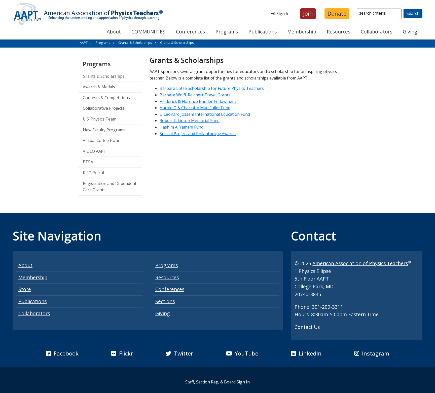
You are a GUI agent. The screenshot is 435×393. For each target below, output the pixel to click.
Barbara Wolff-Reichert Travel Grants (195, 95)
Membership (301, 31)
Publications (262, 31)
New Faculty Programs (104, 130)
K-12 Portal (93, 172)
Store (24, 289)
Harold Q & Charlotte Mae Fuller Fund (195, 107)
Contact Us (307, 327)
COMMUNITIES (148, 31)
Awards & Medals (99, 87)
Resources (338, 31)
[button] (308, 13)
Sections (165, 301)
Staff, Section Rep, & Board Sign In (217, 382)
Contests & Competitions (106, 97)
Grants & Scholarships (135, 42)
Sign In (282, 13)
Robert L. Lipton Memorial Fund (190, 120)
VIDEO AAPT (94, 151)
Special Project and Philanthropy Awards (198, 133)
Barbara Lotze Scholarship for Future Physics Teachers (212, 88)
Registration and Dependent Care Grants (109, 187)
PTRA (88, 162)
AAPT (84, 42)
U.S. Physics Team (99, 119)
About (114, 31)
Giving (410, 31)
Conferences (190, 31)
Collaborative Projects (103, 108)
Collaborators (376, 31)
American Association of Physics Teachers (360, 263)
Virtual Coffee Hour (101, 140)
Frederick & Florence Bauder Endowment (198, 101)
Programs (226, 31)
